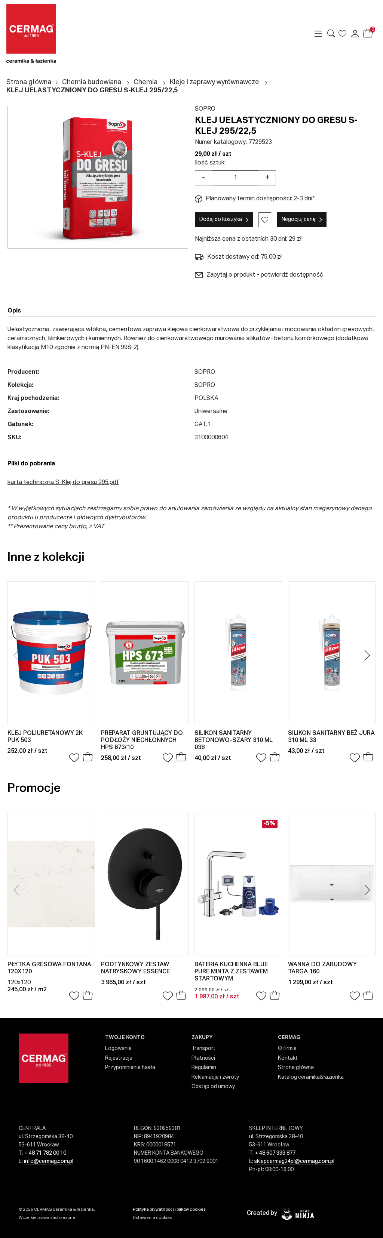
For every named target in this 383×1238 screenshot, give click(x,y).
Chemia (145, 82)
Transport (203, 1048)
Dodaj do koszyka (220, 219)
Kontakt (288, 1058)
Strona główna (28, 82)
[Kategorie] (318, 33)
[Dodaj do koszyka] (87, 757)
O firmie (287, 1048)
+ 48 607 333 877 (275, 1153)
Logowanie (118, 1048)
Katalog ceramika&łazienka (311, 1077)
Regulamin (204, 1067)
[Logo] (49, 33)
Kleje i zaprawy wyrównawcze (214, 82)
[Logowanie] (355, 34)
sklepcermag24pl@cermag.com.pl (294, 1161)
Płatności (203, 1058)
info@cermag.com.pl (48, 1161)
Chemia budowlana (91, 82)
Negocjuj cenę (299, 219)
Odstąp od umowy (213, 1086)
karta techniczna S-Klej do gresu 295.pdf (63, 483)
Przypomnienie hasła (130, 1067)
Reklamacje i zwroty (215, 1077)
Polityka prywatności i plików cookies (169, 1209)
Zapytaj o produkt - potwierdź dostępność (264, 275)
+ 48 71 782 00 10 (45, 1153)
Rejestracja (118, 1058)
